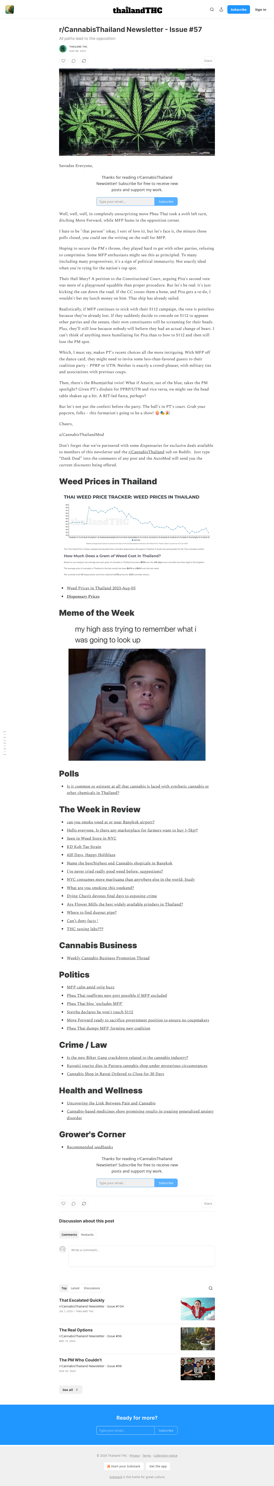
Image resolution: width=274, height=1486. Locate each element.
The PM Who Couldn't (80, 1360)
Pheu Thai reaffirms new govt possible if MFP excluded (117, 996)
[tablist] (77, 1234)
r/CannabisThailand (146, 452)
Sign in (260, 9)
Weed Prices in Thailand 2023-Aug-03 (101, 588)
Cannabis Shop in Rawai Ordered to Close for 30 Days (115, 1074)
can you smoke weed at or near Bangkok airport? (111, 822)
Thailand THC (78, 46)
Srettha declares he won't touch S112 (100, 1012)
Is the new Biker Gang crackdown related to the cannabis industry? (127, 1058)
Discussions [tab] (92, 1288)
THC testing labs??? (85, 929)
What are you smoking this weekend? (100, 888)
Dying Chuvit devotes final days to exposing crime (112, 896)
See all (68, 1390)
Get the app (158, 1466)
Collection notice (165, 1455)
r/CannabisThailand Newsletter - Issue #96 (90, 1336)
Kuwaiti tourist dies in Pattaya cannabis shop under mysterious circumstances (137, 1066)
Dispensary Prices (83, 596)
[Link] (53, 481)
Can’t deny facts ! (82, 921)
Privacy (135, 1455)
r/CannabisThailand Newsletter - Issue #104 (91, 1306)
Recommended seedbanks (90, 1147)
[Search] (212, 9)
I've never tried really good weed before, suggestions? (115, 871)
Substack (115, 1477)
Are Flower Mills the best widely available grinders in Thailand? (125, 904)
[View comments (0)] (73, 61)
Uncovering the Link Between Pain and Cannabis (111, 1103)
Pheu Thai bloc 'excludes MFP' (95, 1004)
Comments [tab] (69, 1235)
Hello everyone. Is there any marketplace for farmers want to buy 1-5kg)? (132, 830)
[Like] (63, 61)
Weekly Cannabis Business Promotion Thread (108, 958)
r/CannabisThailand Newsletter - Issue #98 (90, 1366)
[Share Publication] (221, 9)
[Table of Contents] (5, 743)
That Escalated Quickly (81, 1300)
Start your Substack (125, 1466)
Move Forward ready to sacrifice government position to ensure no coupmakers (138, 1020)
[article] (137, 1309)
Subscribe (239, 9)
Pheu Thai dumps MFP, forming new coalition (108, 1028)
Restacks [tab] (87, 1235)
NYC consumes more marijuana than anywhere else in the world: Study (131, 879)
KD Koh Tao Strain (84, 847)
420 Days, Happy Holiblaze (91, 855)
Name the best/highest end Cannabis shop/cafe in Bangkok (120, 863)
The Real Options (76, 1330)
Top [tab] (64, 1288)
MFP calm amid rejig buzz (91, 987)
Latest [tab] (75, 1288)
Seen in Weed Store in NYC (91, 838)
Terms (146, 1455)
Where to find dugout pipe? (92, 912)
